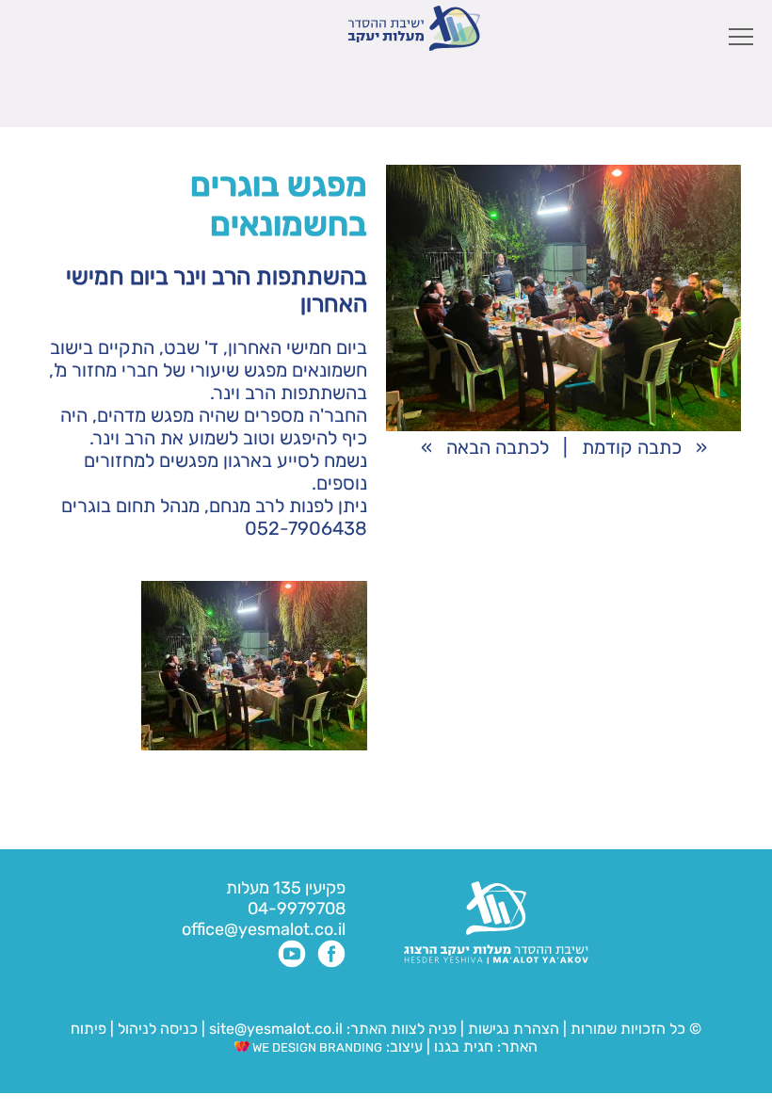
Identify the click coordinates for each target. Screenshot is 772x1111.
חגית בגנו (461, 1046)
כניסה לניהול (158, 1029)
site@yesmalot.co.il (276, 1029)
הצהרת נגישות (513, 1029)
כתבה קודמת (632, 447)
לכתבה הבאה (497, 447)
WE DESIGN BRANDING (315, 1047)
